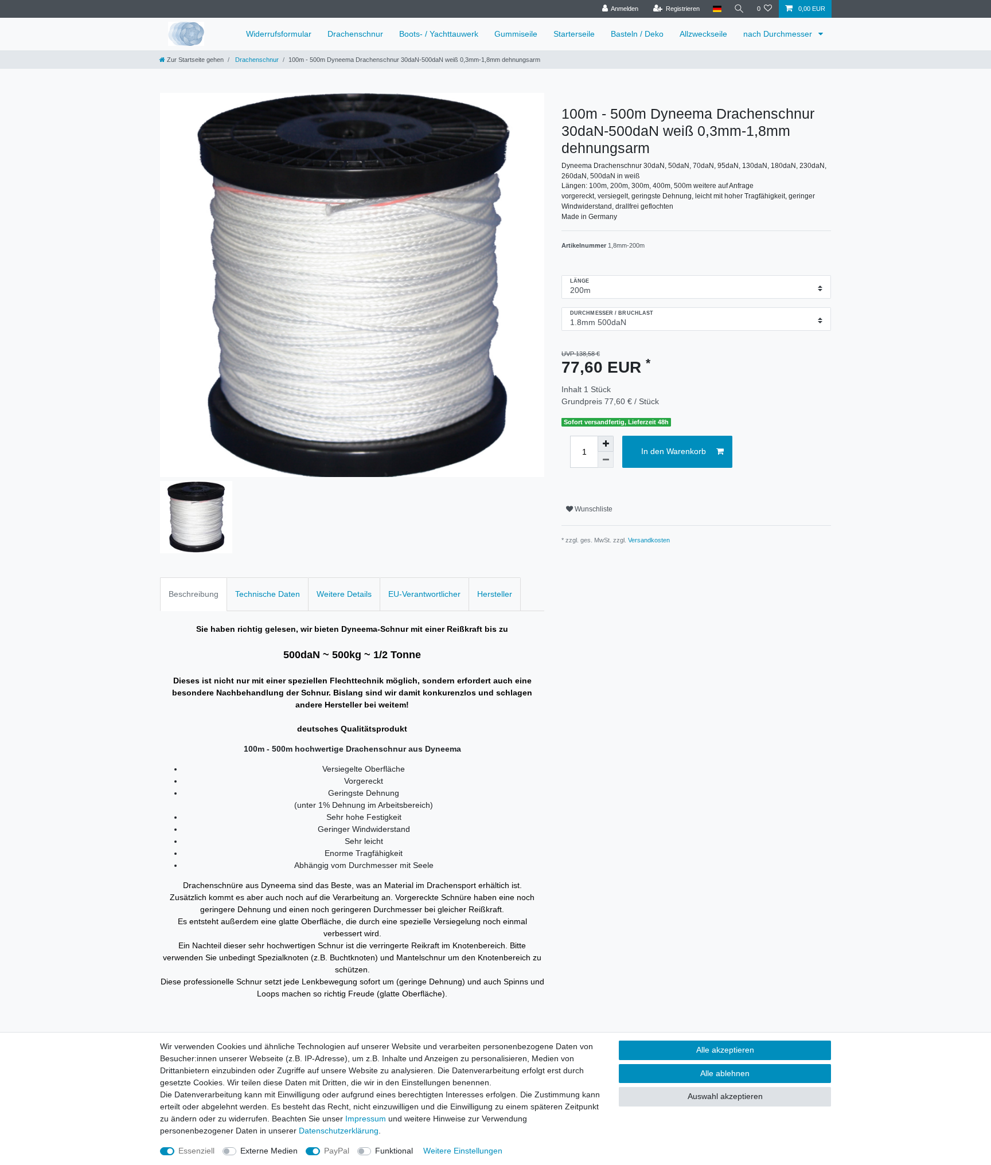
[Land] (716, 9)
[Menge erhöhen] (606, 444)
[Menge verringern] (606, 460)
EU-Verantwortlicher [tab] (424, 594)
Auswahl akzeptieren (725, 1096)
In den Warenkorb (673, 451)
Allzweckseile (703, 33)
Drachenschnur (355, 33)
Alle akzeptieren (725, 1049)
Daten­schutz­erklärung (339, 1130)
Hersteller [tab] (494, 594)
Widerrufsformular (278, 33)
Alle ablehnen (725, 1073)
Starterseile (574, 33)
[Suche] (739, 9)
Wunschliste (592, 509)
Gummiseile (515, 33)
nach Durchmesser (778, 33)
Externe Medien (269, 1150)
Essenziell (196, 1150)
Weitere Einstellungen (462, 1150)
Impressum (365, 1118)
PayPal (336, 1150)
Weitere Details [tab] (344, 594)
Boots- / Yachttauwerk (438, 33)
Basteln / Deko (637, 33)
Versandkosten (649, 540)
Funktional (394, 1150)
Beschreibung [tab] (194, 594)
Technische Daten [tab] (267, 594)
